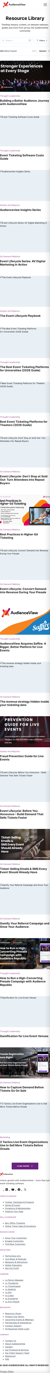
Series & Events (12, 1205)
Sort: (34, 51)
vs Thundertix (11, 1283)
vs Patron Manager (14, 1280)
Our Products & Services (17, 1350)
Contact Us (10, 1340)
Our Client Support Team (17, 1353)
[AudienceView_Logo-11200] (14, 4)
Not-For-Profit (12, 1268)
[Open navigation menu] (45, 4)
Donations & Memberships (18, 1208)
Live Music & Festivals (15, 1259)
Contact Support (13, 1325)
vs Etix (8, 1292)
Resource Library (13, 1313)
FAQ (7, 1359)
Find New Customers (15, 1244)
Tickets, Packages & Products (19, 1202)
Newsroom (10, 1356)
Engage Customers (14, 1241)
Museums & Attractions (16, 1262)
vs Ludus (9, 1295)
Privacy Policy (7, 1371)
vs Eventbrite (11, 1298)
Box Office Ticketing (15, 1223)
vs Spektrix (10, 1289)
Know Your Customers (16, 1238)
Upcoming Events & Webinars (19, 1319)
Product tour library (14, 1316)
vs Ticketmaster (13, 1286)
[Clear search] (29, 40)
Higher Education (13, 1265)
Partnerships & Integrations (18, 1322)
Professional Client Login (17, 1329)
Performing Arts (13, 1256)
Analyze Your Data (14, 1211)
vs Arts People (12, 1301)
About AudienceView (15, 1343)
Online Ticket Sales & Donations (20, 1226)
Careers (9, 1347)
